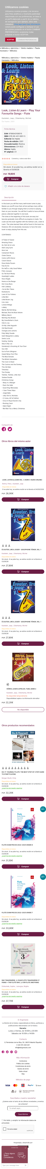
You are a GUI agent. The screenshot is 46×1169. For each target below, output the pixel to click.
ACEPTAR (10, 40)
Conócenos (23, 1061)
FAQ (23, 1074)
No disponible (23, 710)
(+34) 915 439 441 (23, 1045)
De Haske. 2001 (8, 121)
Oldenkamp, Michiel (20, 553)
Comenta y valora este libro (21, 158)
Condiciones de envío (23, 1066)
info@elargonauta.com (23, 1047)
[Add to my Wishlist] (5, 186)
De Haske (16, 139)
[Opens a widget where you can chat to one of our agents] (15, 1156)
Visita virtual (23, 1071)
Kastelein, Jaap (18, 484)
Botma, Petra (7, 484)
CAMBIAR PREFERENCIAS (27, 40)
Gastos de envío (23, 1069)
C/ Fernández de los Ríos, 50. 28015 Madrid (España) (23, 1042)
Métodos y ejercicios (10, 48)
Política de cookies (23, 1063)
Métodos (13, 51)
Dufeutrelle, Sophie (8, 986)
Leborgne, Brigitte (22, 986)
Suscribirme (23, 1114)
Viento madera (27, 48)
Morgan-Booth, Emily (9, 778)
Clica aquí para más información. (27, 24)
